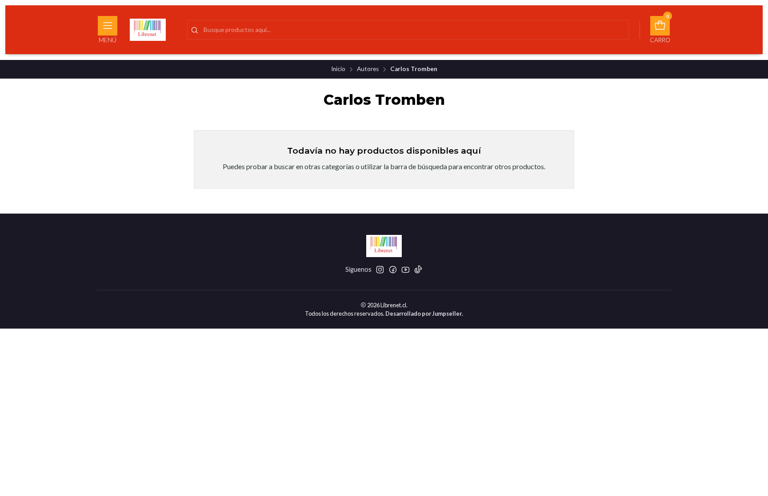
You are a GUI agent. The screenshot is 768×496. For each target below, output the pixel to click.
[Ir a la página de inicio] (148, 30)
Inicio (338, 69)
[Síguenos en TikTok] (418, 269)
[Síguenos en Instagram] (380, 269)
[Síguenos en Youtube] (405, 269)
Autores (368, 69)
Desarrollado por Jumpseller (423, 313)
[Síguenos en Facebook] (392, 269)
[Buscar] (194, 30)
